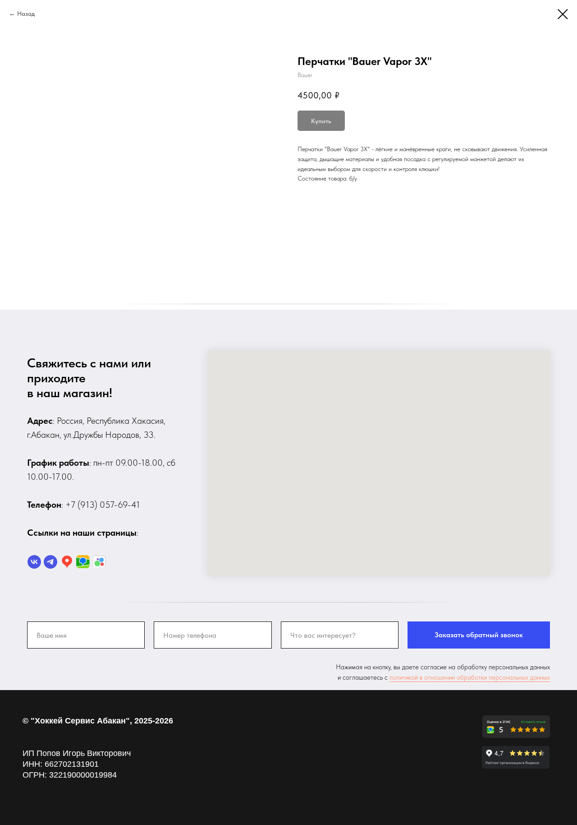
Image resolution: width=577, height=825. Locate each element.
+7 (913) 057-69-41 (102, 504)
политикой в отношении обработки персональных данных (469, 677)
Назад (26, 13)
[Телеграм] (50, 562)
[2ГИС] (83, 562)
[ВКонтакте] (34, 562)
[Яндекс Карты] (66, 562)
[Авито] (99, 562)
